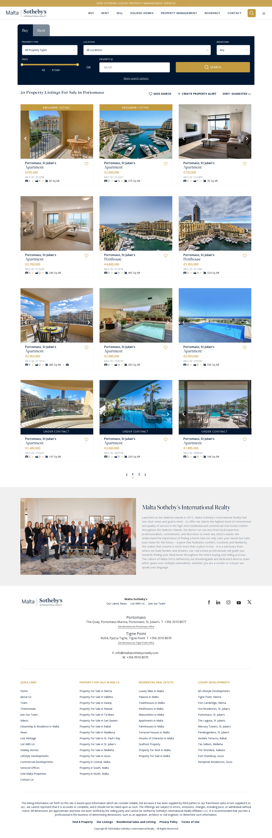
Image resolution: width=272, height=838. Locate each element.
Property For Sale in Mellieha (97, 750)
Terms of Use (190, 822)
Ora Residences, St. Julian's (214, 708)
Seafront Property (149, 744)
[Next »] (145, 474)
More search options (136, 78)
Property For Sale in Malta (154, 756)
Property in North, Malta (94, 773)
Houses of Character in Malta (156, 738)
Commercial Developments (36, 762)
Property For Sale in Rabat (95, 726)
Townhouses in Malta (152, 703)
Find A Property (83, 822)
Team (23, 703)
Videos (24, 720)
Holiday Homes (29, 750)
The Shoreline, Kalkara (211, 750)
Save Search (162, 93)
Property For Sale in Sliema (96, 691)
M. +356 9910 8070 (135, 657)
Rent (41, 30)
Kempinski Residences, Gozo (215, 762)
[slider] (22, 64)
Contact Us (27, 779)
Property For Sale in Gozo (95, 756)
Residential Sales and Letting (136, 822)
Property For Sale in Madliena (97, 732)
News (23, 732)
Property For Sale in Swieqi (96, 703)
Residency (212, 13)
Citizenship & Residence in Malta (39, 726)
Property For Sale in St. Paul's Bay (100, 738)
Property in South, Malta (94, 768)
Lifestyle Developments (34, 756)
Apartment (34, 167)
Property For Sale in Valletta (96, 697)
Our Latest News (116, 603)
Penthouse (113, 259)
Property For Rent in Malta (155, 750)
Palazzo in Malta (149, 697)
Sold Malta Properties (33, 773)
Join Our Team (29, 714)
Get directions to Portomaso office (136, 626)
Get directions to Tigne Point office (136, 642)
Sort (235, 93)
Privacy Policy (168, 822)
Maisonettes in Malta (151, 714)
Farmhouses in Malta (151, 726)
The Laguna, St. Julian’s (211, 720)
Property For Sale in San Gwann (98, 720)
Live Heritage (28, 738)
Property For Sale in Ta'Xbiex (97, 714)
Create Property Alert (199, 93)
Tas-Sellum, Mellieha (210, 744)
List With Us (137, 603)
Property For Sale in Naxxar (96, 708)
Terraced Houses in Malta (154, 732)
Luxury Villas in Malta (151, 691)
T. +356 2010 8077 (173, 622)
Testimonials (28, 708)
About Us (25, 697)
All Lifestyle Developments (214, 691)
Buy (25, 30)
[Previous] (25, 138)
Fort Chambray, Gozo (211, 756)
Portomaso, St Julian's (40, 163)
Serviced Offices (30, 768)
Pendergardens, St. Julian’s (213, 732)
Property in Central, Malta (95, 762)
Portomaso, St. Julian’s (211, 714)
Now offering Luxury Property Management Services (136, 3)
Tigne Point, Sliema (209, 697)
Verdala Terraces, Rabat (212, 738)
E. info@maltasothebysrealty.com (135, 653)
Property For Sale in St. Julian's (98, 744)
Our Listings (105, 822)
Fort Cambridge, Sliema (212, 703)
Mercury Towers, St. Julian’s (214, 726)
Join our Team (156, 603)
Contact (235, 13)
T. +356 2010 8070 (159, 638)
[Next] (88, 138)
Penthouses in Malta (151, 708)
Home (24, 691)
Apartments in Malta (151, 720)
